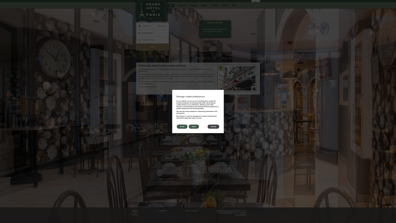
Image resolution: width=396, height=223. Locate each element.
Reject (194, 127)
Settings (213, 127)
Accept (182, 127)
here (185, 116)
